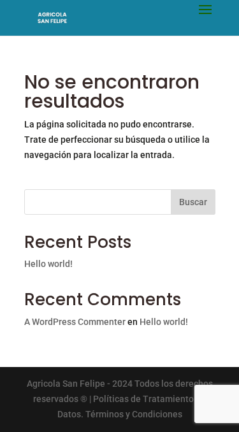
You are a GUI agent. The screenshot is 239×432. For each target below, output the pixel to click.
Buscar (193, 202)
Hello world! (48, 264)
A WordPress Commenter (75, 322)
